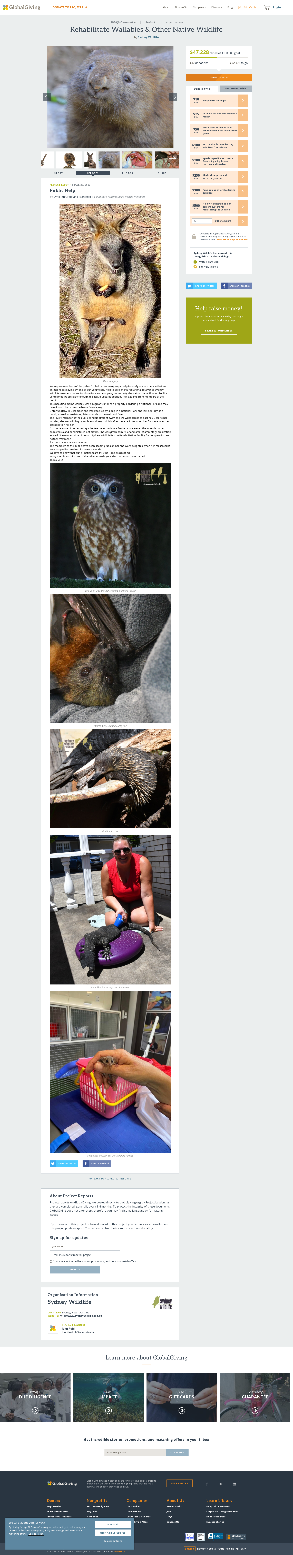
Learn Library (219, 1501)
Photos (127, 173)
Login (277, 7)
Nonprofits (181, 7)
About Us (175, 1501)
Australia (151, 22)
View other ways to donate (232, 239)
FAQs (169, 1516)
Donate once (202, 88)
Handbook (93, 1516)
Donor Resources (216, 1516)
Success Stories (215, 1521)
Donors (53, 1501)
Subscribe (177, 1452)
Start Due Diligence (98, 1506)
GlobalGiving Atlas (137, 1521)
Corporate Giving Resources (222, 1511)
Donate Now (219, 77)
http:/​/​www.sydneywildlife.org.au (81, 1315)
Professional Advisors (59, 1516)
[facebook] (207, 1484)
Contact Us (173, 1521)
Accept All (112, 1524)
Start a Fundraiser (219, 330)
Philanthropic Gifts (58, 1511)
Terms (220, 1549)
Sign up (75, 1269)
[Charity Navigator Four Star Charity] (191, 1537)
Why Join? (92, 1511)
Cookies (211, 1549)
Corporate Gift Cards (138, 1516)
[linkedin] (234, 1484)
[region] (69, 1534)
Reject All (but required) (113, 1532)
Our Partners (133, 1511)
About (166, 7)
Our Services (133, 1506)
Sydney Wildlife (148, 37)
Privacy (201, 1549)
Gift (250, 7)
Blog (230, 7)
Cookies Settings (113, 1540)
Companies (199, 7)
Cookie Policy (35, 1533)
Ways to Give (54, 1506)
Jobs (169, 1511)
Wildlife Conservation (123, 22)
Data (243, 1549)
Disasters (216, 7)
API (237, 1549)
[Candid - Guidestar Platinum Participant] (202, 1537)
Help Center (179, 1483)
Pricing (230, 1549)
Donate (68, 7)
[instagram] (221, 1484)
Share (162, 173)
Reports (93, 173)
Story (58, 173)
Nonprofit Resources (218, 1506)
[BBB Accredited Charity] (217, 1537)
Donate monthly (235, 88)
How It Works (174, 1506)
